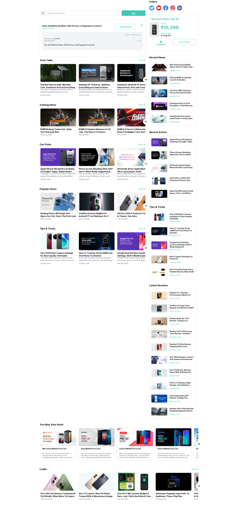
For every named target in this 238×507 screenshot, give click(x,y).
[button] (133, 13)
